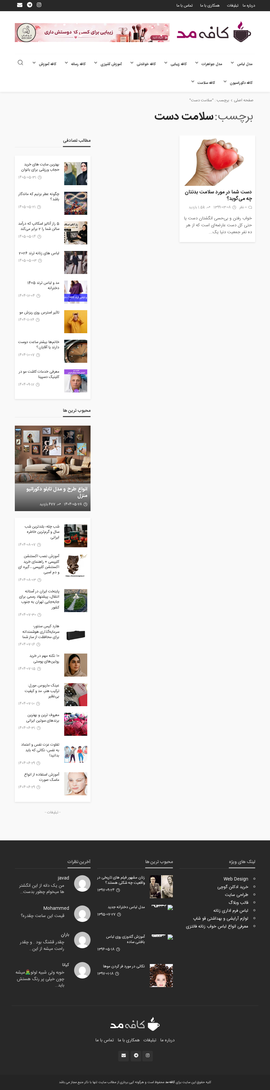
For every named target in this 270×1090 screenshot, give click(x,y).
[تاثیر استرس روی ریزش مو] (75, 321)
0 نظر (243, 208)
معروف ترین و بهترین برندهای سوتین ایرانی (42, 718)
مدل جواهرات (212, 64)
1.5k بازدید (197, 208)
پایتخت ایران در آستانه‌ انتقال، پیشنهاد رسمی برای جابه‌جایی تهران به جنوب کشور (39, 600)
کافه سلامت (206, 83)
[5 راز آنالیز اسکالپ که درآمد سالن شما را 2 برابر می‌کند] (75, 232)
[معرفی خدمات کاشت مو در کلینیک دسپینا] (75, 380)
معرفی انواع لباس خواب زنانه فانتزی (217, 926)
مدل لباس (245, 64)
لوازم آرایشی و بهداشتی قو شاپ (220, 918)
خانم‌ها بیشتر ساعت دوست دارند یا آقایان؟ (38, 345)
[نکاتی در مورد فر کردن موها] (161, 975)
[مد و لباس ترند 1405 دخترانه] (75, 292)
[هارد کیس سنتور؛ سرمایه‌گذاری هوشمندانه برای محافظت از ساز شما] (75, 635)
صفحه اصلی (244, 100)
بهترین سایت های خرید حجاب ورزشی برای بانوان (40, 167)
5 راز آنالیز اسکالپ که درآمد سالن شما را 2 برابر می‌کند (38, 226)
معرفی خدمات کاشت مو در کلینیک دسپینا (39, 374)
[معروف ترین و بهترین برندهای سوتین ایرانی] (75, 724)
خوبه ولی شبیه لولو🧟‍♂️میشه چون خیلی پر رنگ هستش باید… (39, 979)
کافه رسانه (78, 64)
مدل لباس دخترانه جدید (126, 907)
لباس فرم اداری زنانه (230, 910)
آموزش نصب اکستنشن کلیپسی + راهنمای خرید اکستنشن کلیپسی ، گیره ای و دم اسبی (38, 565)
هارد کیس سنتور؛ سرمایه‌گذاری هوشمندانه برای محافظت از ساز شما (40, 632)
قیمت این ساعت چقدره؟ (42, 916)
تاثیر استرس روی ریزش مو (39, 312)
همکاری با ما (210, 5)
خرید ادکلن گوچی (232, 887)
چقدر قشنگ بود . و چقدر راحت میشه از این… (42, 946)
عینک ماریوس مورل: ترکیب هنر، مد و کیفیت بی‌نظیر (42, 691)
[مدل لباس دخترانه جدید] (161, 907)
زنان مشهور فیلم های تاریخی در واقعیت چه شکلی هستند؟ (121, 880)
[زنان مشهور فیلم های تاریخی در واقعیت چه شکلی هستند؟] (161, 886)
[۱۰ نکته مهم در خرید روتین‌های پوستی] (75, 665)
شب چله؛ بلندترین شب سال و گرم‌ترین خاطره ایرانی (42, 532)
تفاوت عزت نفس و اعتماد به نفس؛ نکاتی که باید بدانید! (40, 750)
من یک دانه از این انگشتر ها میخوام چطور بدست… (41, 889)
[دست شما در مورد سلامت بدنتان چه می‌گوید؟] (217, 161)
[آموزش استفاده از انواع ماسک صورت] (75, 783)
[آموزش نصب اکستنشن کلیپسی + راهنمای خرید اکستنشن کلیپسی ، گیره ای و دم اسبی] (75, 565)
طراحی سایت (236, 895)
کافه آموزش (47, 64)
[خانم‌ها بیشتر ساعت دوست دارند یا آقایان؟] (75, 351)
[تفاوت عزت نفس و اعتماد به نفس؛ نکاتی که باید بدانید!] (75, 753)
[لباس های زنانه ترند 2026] (75, 262)
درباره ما (249, 5)
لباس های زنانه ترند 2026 (39, 253)
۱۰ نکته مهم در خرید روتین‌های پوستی (44, 659)
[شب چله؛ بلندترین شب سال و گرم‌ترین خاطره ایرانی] (75, 535)
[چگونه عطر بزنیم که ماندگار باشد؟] (75, 203)
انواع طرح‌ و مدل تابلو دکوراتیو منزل (56, 492)
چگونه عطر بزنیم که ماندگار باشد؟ (38, 197)
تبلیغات (232, 5)
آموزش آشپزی (111, 64)
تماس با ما (184, 5)
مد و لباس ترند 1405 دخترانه (43, 286)
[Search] (20, 63)
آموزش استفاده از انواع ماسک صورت (41, 777)
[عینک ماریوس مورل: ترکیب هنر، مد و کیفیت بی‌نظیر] (75, 694)
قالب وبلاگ (238, 902)
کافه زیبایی (179, 64)
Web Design (236, 879)
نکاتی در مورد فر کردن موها (124, 966)
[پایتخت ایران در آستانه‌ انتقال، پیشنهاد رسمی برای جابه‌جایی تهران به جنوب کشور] (75, 600)
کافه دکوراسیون (241, 83)
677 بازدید (47, 505)
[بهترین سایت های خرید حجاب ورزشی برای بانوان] (75, 173)
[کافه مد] (214, 32)
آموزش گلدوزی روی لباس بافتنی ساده (125, 939)
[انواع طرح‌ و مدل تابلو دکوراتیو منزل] (53, 468)
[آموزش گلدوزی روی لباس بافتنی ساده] (161, 937)
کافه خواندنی (146, 64)
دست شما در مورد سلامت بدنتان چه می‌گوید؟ (218, 195)
